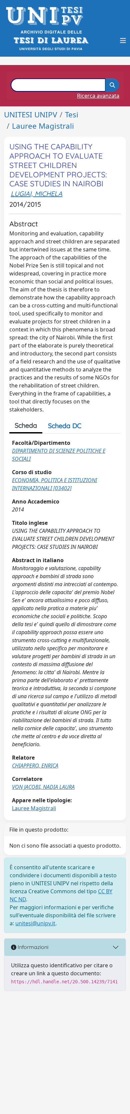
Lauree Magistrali (43, 126)
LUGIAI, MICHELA (36, 193)
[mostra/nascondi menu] (123, 40)
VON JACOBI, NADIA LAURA (43, 787)
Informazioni (32, 947)
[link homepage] (46, 16)
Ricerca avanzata (98, 95)
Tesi (71, 114)
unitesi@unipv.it (35, 923)
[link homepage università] (50, 40)
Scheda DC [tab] (64, 425)
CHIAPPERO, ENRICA (35, 765)
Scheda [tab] (26, 425)
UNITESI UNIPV (30, 114)
